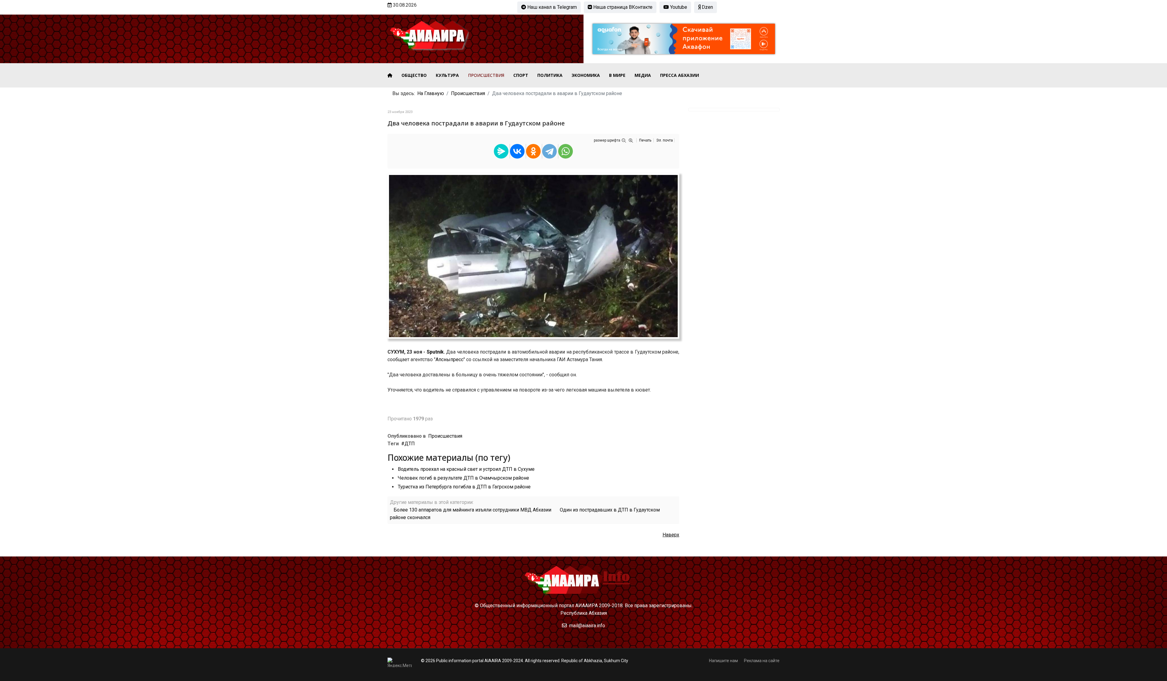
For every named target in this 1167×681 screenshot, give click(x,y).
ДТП (409, 444)
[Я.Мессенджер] (501, 151)
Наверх (671, 535)
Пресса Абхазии (679, 75)
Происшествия (486, 75)
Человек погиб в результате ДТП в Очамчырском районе (463, 478)
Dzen (707, 7)
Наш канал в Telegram (551, 7)
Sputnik (435, 352)
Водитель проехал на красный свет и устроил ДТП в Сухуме (466, 469)
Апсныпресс (449, 359)
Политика (550, 75)
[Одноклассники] (533, 151)
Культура (447, 75)
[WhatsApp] (565, 151)
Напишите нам (723, 660)
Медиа (643, 75)
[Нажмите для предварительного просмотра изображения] (533, 256)
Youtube (678, 7)
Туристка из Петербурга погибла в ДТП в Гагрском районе (464, 487)
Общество (414, 75)
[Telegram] (549, 151)
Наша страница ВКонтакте (622, 7)
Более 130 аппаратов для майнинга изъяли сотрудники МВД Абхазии (472, 510)
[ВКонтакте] (517, 151)
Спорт (520, 75)
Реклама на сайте (762, 660)
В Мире (617, 75)
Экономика (586, 75)
